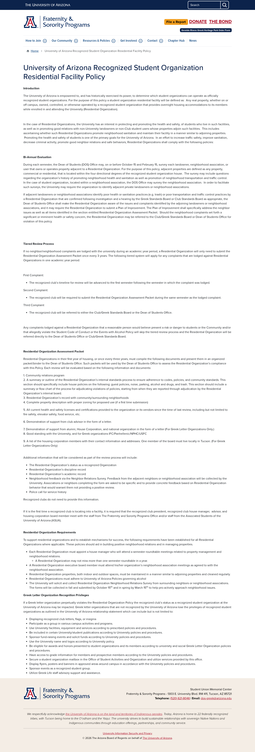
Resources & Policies (96, 41)
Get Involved (128, 41)
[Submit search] (225, 5)
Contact (152, 41)
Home (35, 51)
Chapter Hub (176, 41)
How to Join (33, 41)
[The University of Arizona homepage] (48, 5)
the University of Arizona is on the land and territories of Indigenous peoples (114, 714)
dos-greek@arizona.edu (216, 698)
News (193, 41)
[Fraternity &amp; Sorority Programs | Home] (56, 22)
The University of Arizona (157, 738)
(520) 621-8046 (180, 698)
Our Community (62, 41)
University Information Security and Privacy (127, 733)
